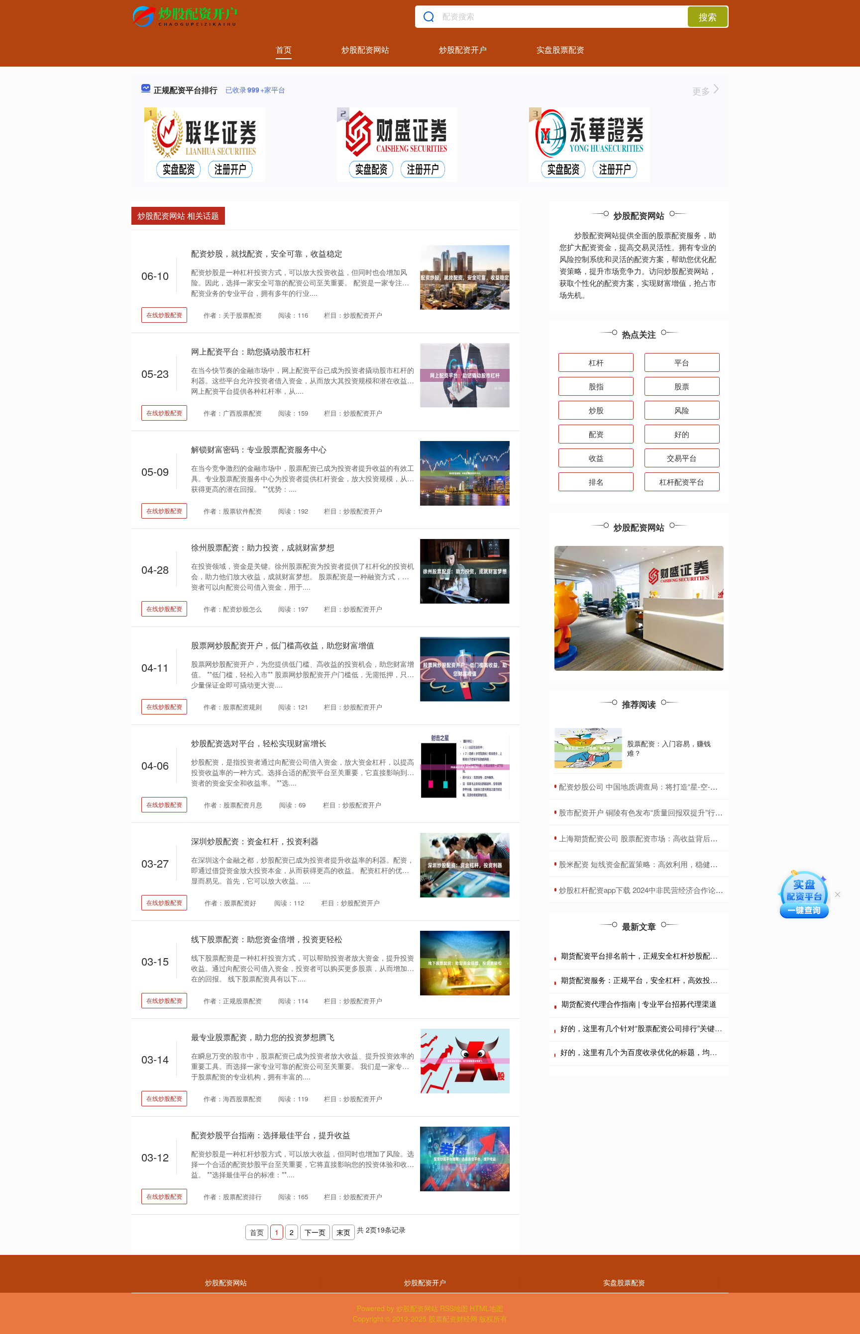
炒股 (596, 410)
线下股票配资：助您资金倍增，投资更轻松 (266, 939)
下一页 (315, 1232)
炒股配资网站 (365, 49)
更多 (702, 90)
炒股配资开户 (463, 49)
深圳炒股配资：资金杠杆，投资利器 (255, 841)
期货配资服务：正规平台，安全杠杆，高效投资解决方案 (654, 980)
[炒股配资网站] (186, 16)
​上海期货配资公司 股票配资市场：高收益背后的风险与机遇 (657, 838)
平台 (681, 362)
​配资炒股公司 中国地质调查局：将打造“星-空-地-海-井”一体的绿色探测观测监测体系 (698, 786)
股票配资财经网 (453, 1319)
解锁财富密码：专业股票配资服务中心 (258, 449)
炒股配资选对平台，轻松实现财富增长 (258, 743)
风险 (681, 410)
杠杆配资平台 (681, 481)
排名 (596, 481)
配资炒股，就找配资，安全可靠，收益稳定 (266, 253)
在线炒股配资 (164, 314)
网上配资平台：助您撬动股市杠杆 (251, 351)
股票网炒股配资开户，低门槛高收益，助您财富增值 (282, 645)
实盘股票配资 (560, 49)
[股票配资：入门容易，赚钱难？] (588, 748)
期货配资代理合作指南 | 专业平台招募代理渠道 (639, 1003)
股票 (681, 386)
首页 (284, 49)
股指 (596, 386)
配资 (596, 434)
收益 (596, 457)
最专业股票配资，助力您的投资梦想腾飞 (262, 1037)
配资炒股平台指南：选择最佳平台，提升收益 (270, 1135)
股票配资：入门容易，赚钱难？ (669, 747)
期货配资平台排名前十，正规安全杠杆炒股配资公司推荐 (654, 955)
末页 (343, 1232)
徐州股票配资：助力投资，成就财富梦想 (262, 547)
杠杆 (596, 362)
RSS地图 (454, 1308)
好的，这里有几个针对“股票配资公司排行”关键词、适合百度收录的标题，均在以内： (701, 1028)
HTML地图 (486, 1308)
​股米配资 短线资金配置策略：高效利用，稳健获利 (642, 864)
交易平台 (682, 457)
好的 (681, 434)
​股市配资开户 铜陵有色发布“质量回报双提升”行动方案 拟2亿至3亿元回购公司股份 (694, 812)
